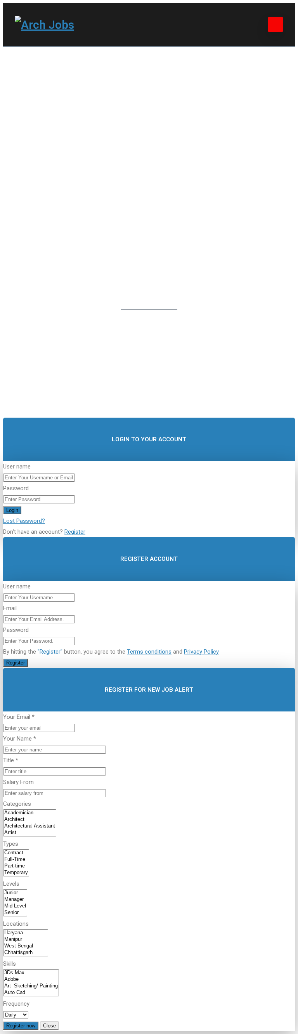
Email (10, 608)
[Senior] (15, 912)
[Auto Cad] (31, 992)
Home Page (182, 334)
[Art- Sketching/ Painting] (31, 986)
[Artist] (29, 832)
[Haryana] (25, 933)
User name (17, 466)
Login (12, 510)
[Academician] (29, 813)
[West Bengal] (25, 946)
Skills (9, 963)
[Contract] (16, 853)
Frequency (16, 1003)
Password (16, 488)
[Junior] (15, 893)
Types (10, 843)
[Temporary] (16, 872)
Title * (10, 760)
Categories (17, 803)
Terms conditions (149, 651)
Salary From (18, 782)
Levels (11, 883)
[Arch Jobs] (44, 24)
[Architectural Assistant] (29, 826)
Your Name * (19, 738)
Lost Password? (24, 520)
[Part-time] (16, 866)
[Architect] (29, 819)
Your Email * (19, 716)
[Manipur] (25, 939)
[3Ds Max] (31, 973)
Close (49, 1026)
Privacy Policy (201, 651)
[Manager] (15, 899)
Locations (16, 923)
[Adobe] (31, 979)
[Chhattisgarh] (25, 952)
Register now (20, 1026)
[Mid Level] (15, 906)
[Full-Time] (16, 859)
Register (74, 531)
